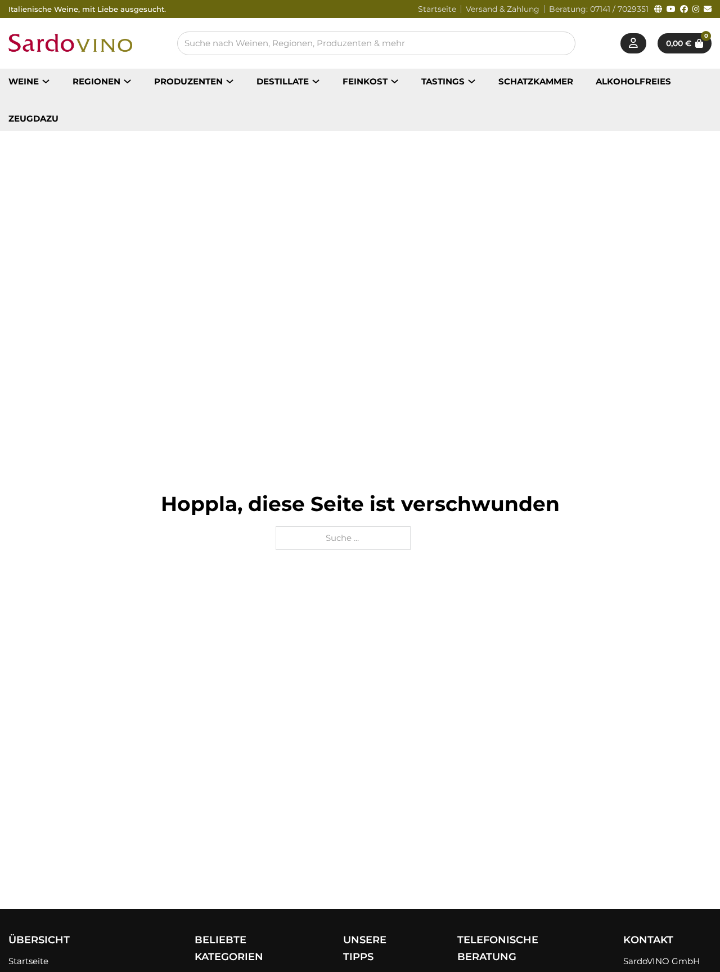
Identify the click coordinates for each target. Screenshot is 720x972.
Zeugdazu (33, 118)
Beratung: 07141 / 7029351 (599, 9)
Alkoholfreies (633, 81)
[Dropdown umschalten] (46, 81)
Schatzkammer (535, 81)
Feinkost (365, 81)
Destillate (282, 81)
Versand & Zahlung (502, 9)
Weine (23, 81)
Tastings (443, 81)
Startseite (437, 9)
